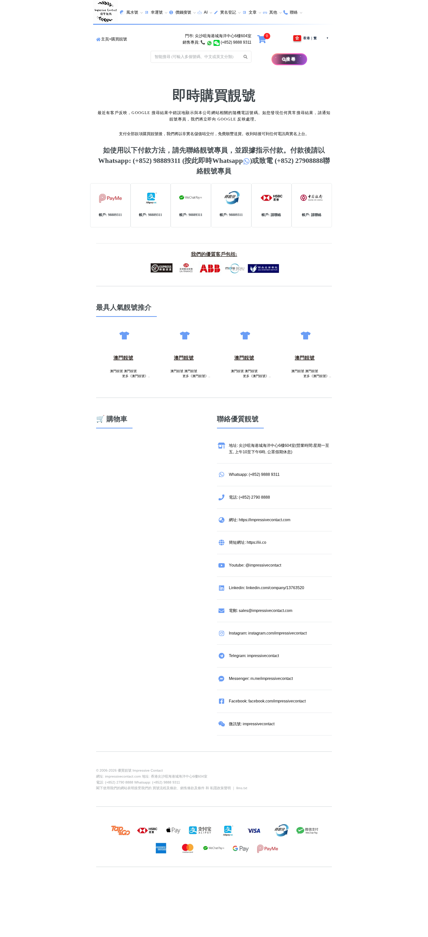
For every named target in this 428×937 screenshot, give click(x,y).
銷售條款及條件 (192, 788)
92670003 (124, 886)
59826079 (199, 886)
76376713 (274, 886)
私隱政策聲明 (220, 788)
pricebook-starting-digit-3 (141, 892)
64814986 (256, 886)
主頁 (105, 39)
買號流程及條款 (165, 788)
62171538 (105, 886)
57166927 (161, 886)
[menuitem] (131, 12)
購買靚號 (119, 39)
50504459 (237, 886)
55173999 (143, 886)
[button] (245, 57)
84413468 (218, 886)
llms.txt (241, 788)
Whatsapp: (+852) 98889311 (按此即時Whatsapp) (175, 160)
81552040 (180, 886)
